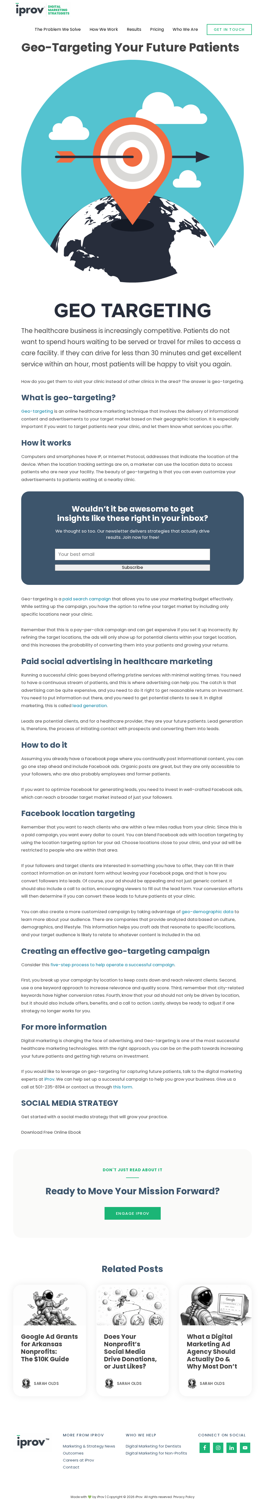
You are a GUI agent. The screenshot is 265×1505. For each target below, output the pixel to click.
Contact (71, 1467)
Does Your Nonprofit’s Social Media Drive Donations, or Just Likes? (130, 1351)
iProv (42, 10)
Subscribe (132, 567)
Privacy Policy (184, 1497)
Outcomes (73, 1453)
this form (122, 1087)
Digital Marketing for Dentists (153, 1446)
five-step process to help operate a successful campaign (112, 965)
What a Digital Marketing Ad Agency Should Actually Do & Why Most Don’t (212, 1351)
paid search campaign (86, 599)
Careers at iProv (78, 1460)
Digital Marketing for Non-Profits (156, 1453)
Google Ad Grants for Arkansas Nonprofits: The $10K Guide (49, 1347)
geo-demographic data (207, 912)
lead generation (89, 706)
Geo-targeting (37, 411)
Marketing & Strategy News (89, 1446)
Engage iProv (132, 1213)
